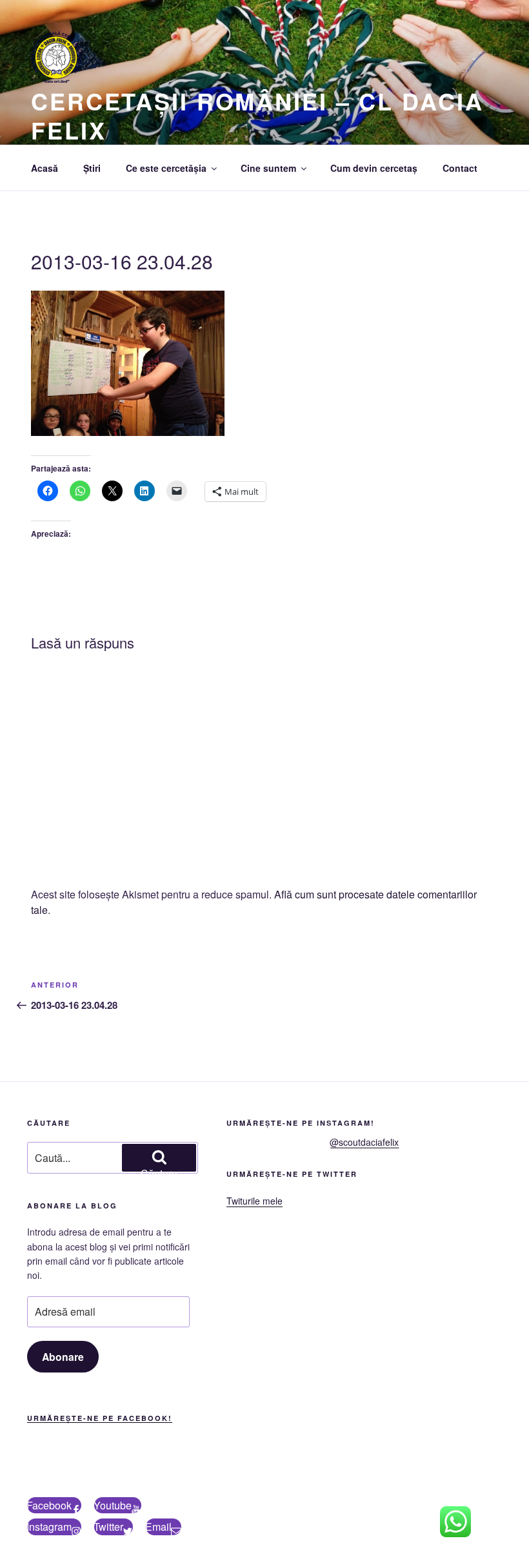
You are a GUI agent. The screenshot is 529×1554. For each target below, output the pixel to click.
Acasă (44, 167)
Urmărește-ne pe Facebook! (99, 1418)
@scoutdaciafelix (364, 1141)
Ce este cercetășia (166, 167)
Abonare (63, 1356)
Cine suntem (268, 167)
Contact (460, 167)
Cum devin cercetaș (373, 167)
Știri (92, 167)
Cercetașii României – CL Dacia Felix (257, 115)
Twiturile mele (254, 1200)
